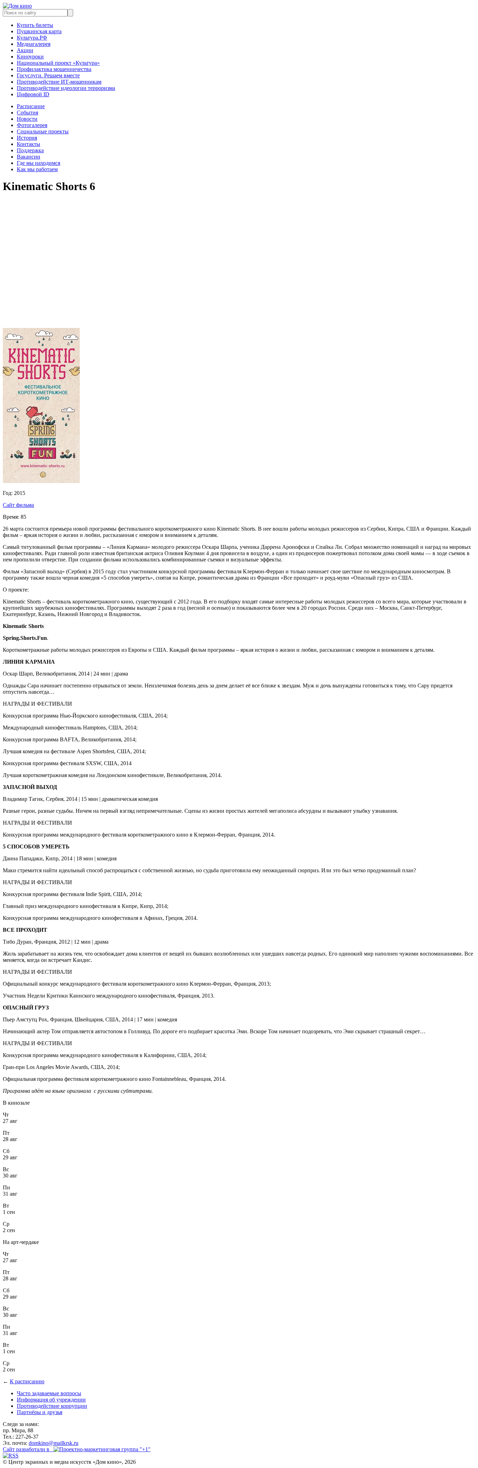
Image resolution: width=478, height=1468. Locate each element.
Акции (25, 50)
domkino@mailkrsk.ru (53, 1443)
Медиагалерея (33, 44)
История (27, 138)
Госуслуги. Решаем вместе (48, 75)
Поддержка (30, 150)
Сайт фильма (18, 505)
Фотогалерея (32, 125)
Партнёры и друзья (39, 1412)
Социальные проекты (43, 131)
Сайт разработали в (28, 1449)
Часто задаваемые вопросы (49, 1393)
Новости (27, 119)
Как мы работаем (37, 169)
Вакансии (28, 157)
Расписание (31, 106)
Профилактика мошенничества (54, 69)
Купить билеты (35, 25)
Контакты (28, 144)
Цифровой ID (33, 94)
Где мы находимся (38, 163)
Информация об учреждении (51, 1400)
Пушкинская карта (39, 31)
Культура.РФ (32, 38)
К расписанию (27, 1381)
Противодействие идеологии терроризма (66, 88)
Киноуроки (30, 57)
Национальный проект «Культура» (58, 63)
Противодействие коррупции (52, 1406)
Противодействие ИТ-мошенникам (59, 82)
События (27, 113)
